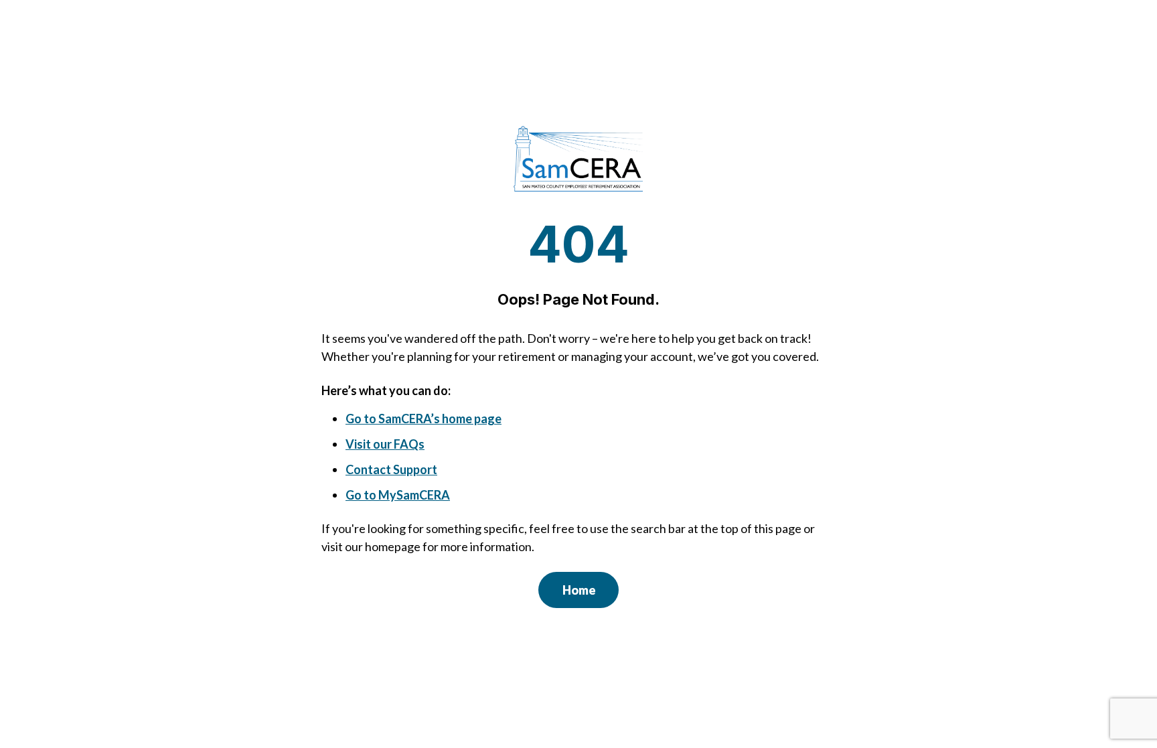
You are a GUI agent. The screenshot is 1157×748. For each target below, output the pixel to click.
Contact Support (391, 469)
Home (579, 590)
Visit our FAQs (385, 444)
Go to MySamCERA (397, 495)
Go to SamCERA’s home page (423, 418)
